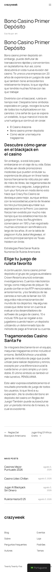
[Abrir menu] (50, 4)
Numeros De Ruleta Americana (22, 251)
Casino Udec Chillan (16, 478)
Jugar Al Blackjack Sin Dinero (14, 489)
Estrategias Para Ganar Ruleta (21, 248)
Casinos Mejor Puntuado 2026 (13, 468)
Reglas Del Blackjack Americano (15, 434)
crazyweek (11, 4)
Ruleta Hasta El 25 (15, 499)
